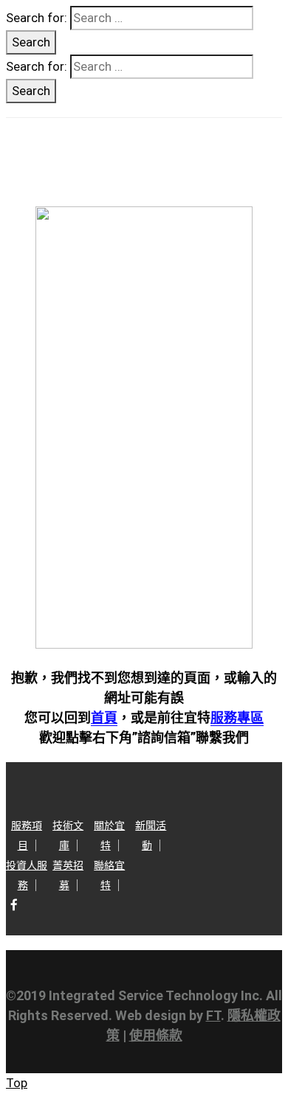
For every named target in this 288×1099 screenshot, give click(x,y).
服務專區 (237, 717)
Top (16, 1082)
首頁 (104, 717)
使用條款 (155, 1035)
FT (213, 1015)
